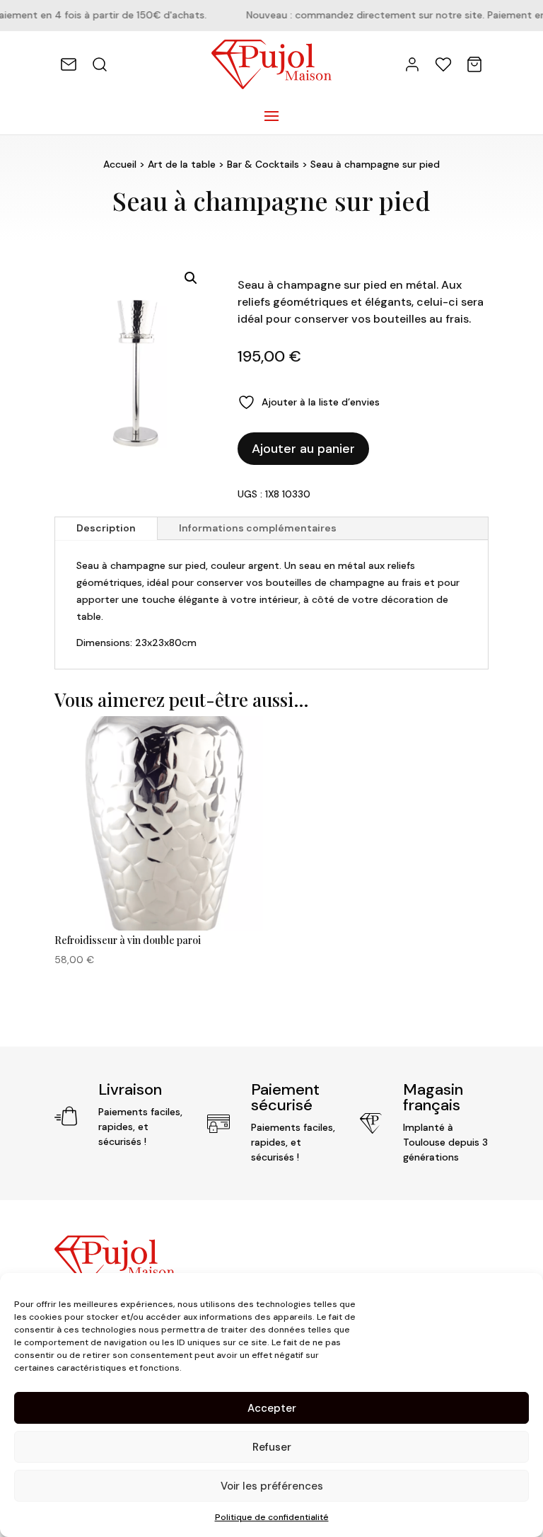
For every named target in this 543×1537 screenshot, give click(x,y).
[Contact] (68, 64)
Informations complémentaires (258, 528)
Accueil (119, 164)
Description (106, 528)
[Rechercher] (100, 64)
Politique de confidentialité (272, 1517)
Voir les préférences (272, 1486)
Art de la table (182, 164)
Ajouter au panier (303, 448)
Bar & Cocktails (263, 164)
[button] (191, 278)
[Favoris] (443, 64)
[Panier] (474, 64)
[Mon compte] (412, 64)
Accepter (271, 1408)
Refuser (271, 1447)
